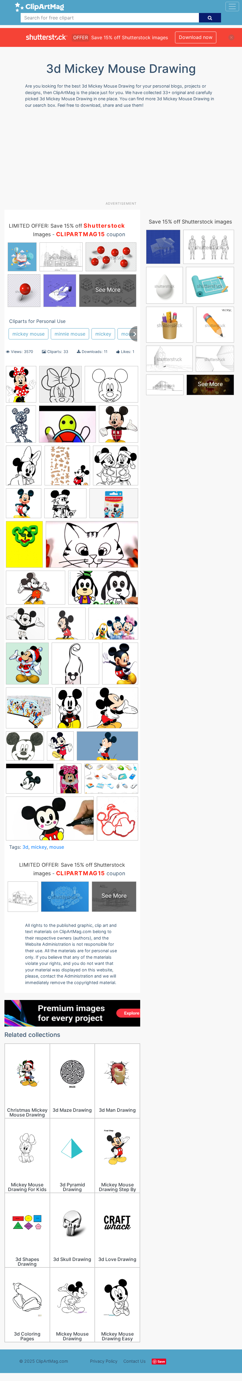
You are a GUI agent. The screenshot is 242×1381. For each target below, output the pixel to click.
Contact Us (134, 1361)
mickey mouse (28, 334)
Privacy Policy (103, 1361)
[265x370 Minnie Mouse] (21, 387)
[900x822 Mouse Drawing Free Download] (25, 749)
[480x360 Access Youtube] (67, 427)
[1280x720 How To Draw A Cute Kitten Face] (92, 547)
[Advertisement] (123, 157)
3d (25, 847)
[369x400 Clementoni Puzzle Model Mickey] (118, 427)
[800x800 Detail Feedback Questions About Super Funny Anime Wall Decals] (115, 468)
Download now (195, 37)
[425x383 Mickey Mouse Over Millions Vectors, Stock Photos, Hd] (112, 710)
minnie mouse (70, 334)
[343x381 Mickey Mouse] (27, 666)
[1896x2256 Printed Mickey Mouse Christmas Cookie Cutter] (117, 821)
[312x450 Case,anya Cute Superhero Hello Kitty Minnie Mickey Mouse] (69, 781)
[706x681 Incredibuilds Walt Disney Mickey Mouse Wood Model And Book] (25, 626)
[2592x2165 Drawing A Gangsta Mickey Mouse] (65, 506)
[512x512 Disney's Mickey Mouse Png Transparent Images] (23, 506)
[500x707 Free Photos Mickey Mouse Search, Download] (24, 547)
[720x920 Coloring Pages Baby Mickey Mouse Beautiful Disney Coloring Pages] (23, 468)
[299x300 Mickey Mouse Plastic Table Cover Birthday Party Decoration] (29, 711)
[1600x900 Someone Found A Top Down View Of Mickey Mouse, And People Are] (107, 749)
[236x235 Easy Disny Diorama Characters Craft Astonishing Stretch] (60, 387)
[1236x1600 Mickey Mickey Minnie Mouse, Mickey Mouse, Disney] (60, 749)
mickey (103, 334)
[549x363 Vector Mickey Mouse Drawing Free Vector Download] (111, 781)
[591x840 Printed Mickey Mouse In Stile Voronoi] (21, 427)
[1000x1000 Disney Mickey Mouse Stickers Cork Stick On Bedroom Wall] (67, 468)
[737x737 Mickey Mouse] (75, 666)
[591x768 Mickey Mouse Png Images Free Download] (120, 666)
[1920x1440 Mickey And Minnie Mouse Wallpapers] (113, 626)
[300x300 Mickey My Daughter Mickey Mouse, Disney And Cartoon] (66, 626)
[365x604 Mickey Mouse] (70, 711)
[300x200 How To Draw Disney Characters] (35, 590)
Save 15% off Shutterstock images (190, 222)
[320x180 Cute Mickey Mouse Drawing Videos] (50, 821)
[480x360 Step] (29, 781)
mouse (128, 334)
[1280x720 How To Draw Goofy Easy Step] (103, 590)
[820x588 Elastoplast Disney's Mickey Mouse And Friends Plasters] (114, 506)
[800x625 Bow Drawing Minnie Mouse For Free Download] (111, 387)
